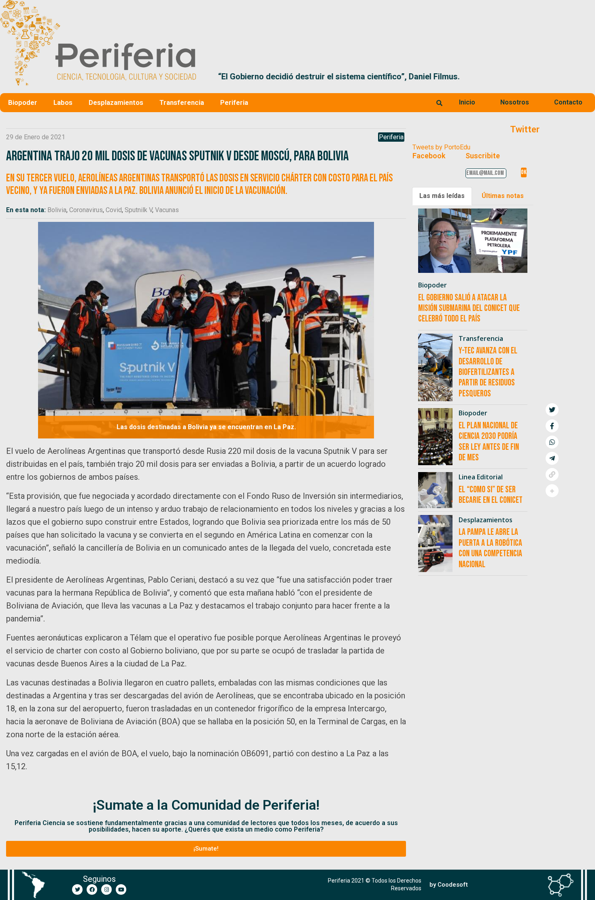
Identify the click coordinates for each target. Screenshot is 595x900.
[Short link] (552, 474)
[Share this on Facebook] (552, 425)
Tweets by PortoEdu (441, 147)
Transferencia (181, 102)
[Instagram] (106, 889)
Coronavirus (86, 210)
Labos (62, 102)
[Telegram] (552, 458)
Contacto (568, 102)
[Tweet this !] (552, 409)
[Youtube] (121, 889)
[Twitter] (77, 889)
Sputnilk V (138, 210)
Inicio (467, 102)
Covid (114, 210)
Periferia (234, 102)
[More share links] (552, 490)
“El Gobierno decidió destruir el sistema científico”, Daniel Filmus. (325, 76)
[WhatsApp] (552, 442)
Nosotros (514, 102)
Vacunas (167, 210)
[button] (585, 76)
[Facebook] (92, 889)
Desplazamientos (116, 102)
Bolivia (56, 210)
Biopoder (22, 102)
